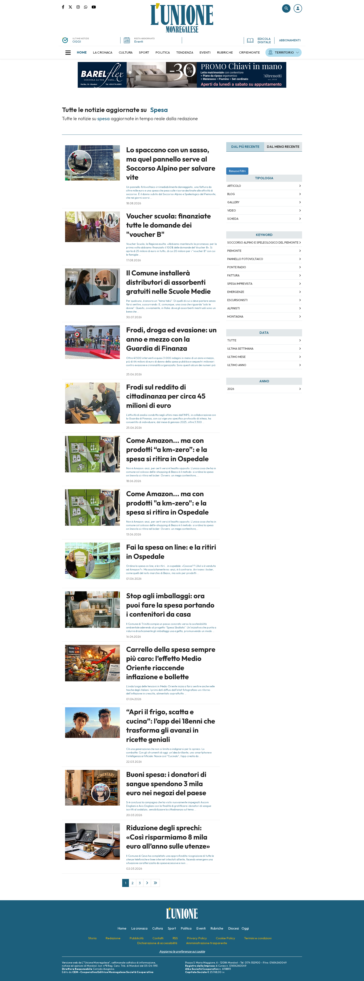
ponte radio (236, 267)
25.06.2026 (134, 374)
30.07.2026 (134, 317)
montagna (235, 316)
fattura (233, 275)
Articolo (234, 186)
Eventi (138, 41)
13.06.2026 (133, 534)
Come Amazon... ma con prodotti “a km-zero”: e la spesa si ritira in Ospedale (167, 449)
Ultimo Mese (236, 357)
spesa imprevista (239, 284)
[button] (298, 8)
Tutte (231, 340)
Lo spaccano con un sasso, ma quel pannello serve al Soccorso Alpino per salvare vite (170, 163)
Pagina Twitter (72, 7)
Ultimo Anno (236, 365)
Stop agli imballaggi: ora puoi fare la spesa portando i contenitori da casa (170, 605)
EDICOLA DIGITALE (264, 40)
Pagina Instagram (80, 7)
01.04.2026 (133, 699)
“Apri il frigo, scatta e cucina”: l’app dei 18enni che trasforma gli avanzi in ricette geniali (170, 725)
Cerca (286, 8)
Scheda (232, 219)
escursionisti (237, 300)
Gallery (233, 202)
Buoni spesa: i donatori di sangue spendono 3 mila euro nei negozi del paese (166, 783)
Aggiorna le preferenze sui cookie (182, 951)
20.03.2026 (134, 815)
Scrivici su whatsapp (88, 7)
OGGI (76, 41)
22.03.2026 (134, 762)
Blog (231, 194)
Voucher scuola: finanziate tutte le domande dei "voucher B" (168, 225)
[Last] (155, 883)
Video (231, 210)
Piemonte (234, 251)
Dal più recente (245, 147)
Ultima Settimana (240, 348)
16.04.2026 (133, 637)
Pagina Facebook (65, 7)
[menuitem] (81, 52)
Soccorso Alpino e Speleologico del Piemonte (262, 242)
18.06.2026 (133, 481)
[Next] (147, 883)
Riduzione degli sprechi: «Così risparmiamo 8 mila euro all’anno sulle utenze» (168, 836)
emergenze (235, 292)
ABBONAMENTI (290, 40)
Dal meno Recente (283, 147)
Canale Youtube (94, 7)
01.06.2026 (134, 579)
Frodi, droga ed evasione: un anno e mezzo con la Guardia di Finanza (171, 339)
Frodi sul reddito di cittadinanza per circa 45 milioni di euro (165, 396)
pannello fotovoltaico (245, 259)
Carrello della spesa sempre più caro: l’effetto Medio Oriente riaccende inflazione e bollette (170, 663)
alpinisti (233, 308)
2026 (230, 389)
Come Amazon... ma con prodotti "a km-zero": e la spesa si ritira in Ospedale (167, 502)
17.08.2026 (133, 260)
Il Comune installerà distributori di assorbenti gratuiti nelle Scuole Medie (168, 282)
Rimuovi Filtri (237, 171)
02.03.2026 (134, 869)
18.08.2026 (133, 203)
